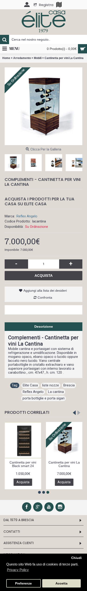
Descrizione (43, 326)
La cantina (56, 392)
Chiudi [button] (76, 558)
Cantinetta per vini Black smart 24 (23, 464)
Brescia (69, 385)
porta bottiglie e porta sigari (43, 398)
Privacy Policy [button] (18, 570)
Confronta (45, 297)
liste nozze (50, 385)
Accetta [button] (61, 583)
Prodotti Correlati (27, 412)
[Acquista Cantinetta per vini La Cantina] (43, 106)
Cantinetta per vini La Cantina (64, 464)
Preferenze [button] (23, 583)
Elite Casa (30, 385)
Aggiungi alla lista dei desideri (45, 290)
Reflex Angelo (26, 216)
